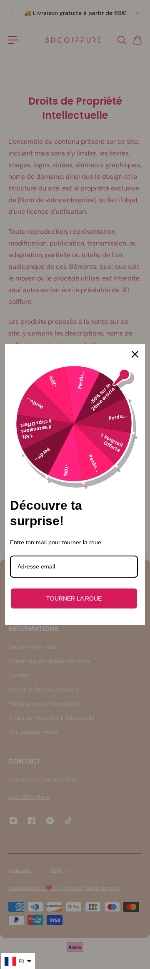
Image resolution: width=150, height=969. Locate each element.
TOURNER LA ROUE (74, 598)
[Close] (135, 354)
